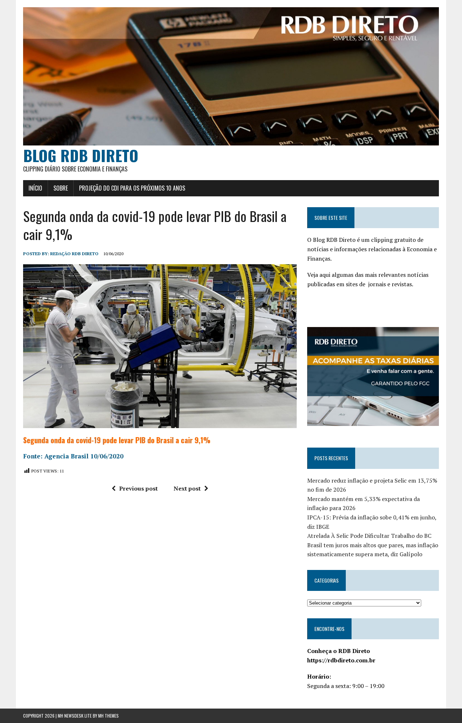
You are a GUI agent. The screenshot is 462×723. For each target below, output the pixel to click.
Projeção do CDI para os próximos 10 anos (132, 188)
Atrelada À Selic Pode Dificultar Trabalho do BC (369, 536)
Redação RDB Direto (74, 253)
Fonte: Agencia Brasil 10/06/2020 (73, 456)
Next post (187, 488)
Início (35, 188)
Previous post (138, 488)
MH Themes (108, 716)
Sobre (60, 188)
